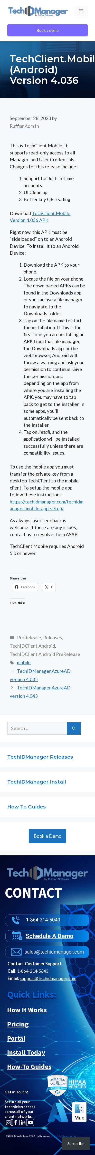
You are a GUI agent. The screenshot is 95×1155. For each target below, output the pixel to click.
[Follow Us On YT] (30, 1122)
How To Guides (26, 807)
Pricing (18, 1024)
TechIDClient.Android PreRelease (45, 654)
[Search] (74, 728)
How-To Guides (29, 1066)
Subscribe (75, 1143)
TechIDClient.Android (32, 646)
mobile (24, 662)
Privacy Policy (56, 1136)
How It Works (27, 1009)
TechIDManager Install (36, 782)
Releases (52, 637)
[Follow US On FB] (15, 1122)
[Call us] (47, 917)
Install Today (26, 1052)
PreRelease (29, 637)
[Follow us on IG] (8, 1122)
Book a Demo (47, 836)
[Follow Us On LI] (23, 1122)
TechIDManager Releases (40, 757)
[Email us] (47, 948)
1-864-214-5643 (32, 971)
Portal (16, 1038)
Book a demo (48, 30)
